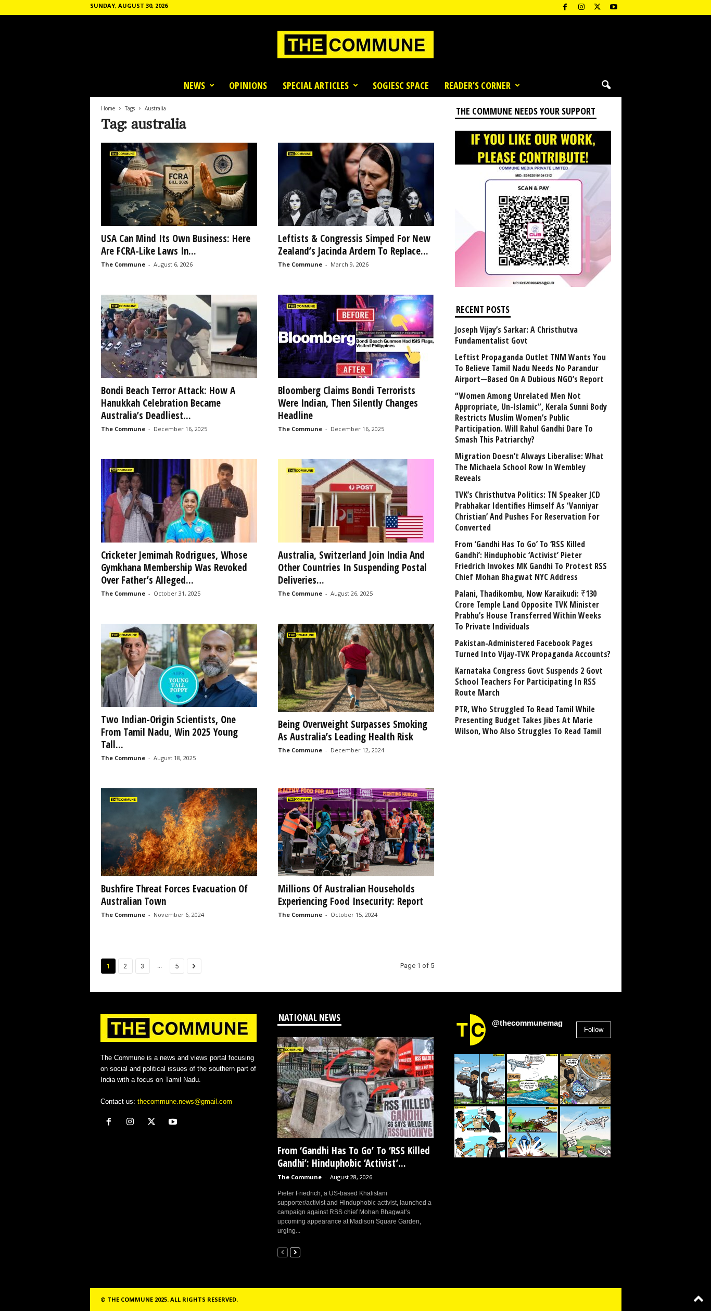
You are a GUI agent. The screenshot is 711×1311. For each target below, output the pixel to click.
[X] (597, 7)
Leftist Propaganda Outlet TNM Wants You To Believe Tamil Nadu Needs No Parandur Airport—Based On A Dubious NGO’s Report (530, 368)
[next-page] (295, 1251)
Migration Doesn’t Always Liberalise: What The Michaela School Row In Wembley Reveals (529, 467)
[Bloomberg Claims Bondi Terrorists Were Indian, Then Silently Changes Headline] (356, 336)
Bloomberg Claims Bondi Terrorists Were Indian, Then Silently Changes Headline (348, 403)
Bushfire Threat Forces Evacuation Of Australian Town (174, 895)
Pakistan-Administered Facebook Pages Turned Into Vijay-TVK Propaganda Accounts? (533, 649)
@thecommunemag (527, 1022)
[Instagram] (581, 7)
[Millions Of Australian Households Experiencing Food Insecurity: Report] (356, 832)
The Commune (123, 264)
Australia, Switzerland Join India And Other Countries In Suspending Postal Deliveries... (352, 567)
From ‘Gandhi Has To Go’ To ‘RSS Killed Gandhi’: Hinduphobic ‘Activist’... (353, 1157)
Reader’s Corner (478, 85)
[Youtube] (613, 7)
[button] (605, 85)
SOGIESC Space (401, 85)
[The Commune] (355, 44)
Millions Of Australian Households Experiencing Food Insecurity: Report (350, 895)
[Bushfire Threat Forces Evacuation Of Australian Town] (179, 832)
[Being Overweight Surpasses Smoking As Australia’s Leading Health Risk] (356, 668)
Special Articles (316, 85)
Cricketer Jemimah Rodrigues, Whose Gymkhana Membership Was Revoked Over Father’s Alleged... (174, 567)
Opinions (248, 85)
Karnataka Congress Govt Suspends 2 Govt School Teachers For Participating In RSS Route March (529, 681)
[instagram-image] (479, 1079)
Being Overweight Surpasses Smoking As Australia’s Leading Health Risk (352, 730)
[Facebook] (565, 7)
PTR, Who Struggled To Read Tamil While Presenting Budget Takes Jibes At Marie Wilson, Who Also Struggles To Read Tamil (528, 720)
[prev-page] (282, 1251)
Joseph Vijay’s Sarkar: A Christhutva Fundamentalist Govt (516, 335)
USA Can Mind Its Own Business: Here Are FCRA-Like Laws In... (175, 245)
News (194, 85)
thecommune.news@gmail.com (184, 1101)
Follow (593, 1029)
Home (108, 108)
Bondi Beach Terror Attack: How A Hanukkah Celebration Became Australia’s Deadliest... (168, 403)
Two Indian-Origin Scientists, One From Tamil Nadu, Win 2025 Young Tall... (169, 732)
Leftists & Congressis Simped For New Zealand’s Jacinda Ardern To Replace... (354, 245)
